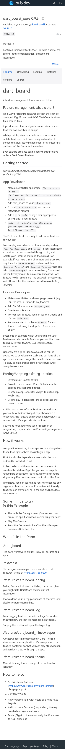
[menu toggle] (4, 3)
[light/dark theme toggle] (60, 3)
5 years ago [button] (20, 24)
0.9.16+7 (7, 28)
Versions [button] (7, 79)
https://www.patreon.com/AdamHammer (31, 685)
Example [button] (37, 72)
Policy (46, 746)
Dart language (12, 746)
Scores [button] (20, 79)
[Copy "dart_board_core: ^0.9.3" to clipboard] (42, 18)
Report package (31, 746)
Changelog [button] (23, 72)
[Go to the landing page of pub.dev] (19, 3)
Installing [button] (51, 72)
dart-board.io (38, 24)
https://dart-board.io (35, 572)
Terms (55, 746)
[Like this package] (57, 33)
